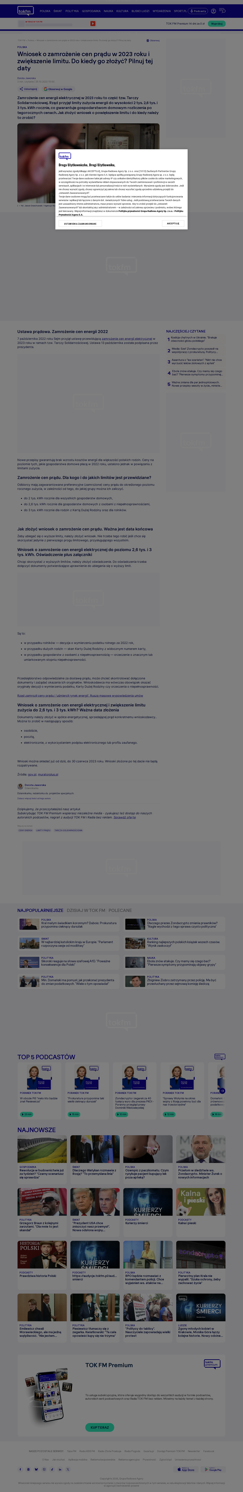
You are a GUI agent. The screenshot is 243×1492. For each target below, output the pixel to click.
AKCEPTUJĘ (173, 223)
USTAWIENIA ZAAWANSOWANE (80, 223)
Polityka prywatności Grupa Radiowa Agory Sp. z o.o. (146, 211)
